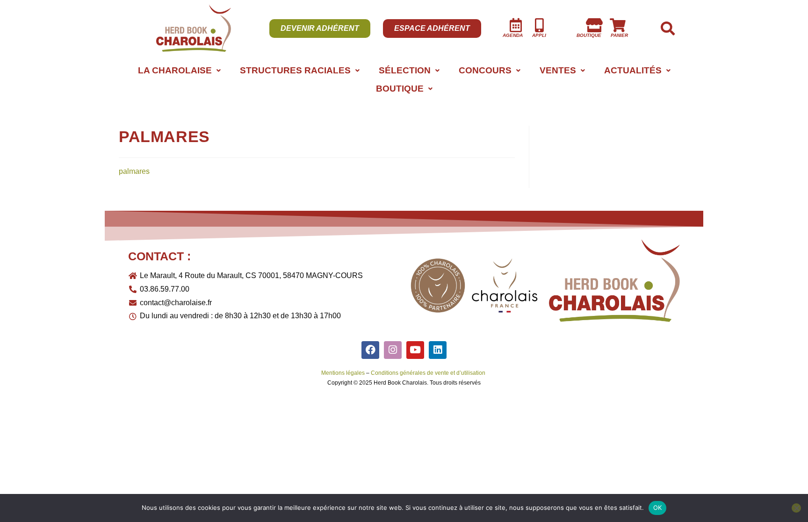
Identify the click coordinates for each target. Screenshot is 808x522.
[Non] (796, 508)
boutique (589, 35)
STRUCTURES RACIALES (295, 70)
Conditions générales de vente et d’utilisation (429, 373)
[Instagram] (393, 350)
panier (619, 35)
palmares (134, 171)
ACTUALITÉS (633, 70)
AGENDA (513, 35)
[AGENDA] (516, 25)
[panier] (618, 25)
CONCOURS (485, 70)
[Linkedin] (438, 350)
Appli (539, 35)
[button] (179, 70)
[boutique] (594, 25)
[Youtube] (415, 350)
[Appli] (539, 25)
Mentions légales (343, 373)
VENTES (558, 70)
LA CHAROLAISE (175, 70)
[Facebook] (370, 350)
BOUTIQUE (400, 88)
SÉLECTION (405, 70)
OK (657, 507)
